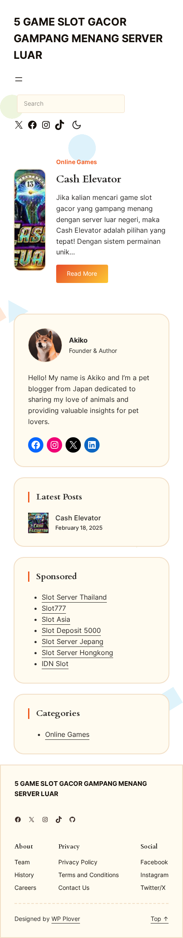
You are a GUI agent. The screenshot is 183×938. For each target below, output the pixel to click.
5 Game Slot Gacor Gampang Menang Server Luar (88, 38)
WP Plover (65, 918)
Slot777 (54, 608)
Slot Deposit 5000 (71, 630)
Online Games (76, 161)
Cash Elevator (88, 179)
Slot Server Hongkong (77, 652)
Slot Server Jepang (72, 641)
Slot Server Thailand (74, 597)
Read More (85, 276)
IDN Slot (55, 663)
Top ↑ (160, 918)
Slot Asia (56, 619)
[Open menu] (19, 79)
